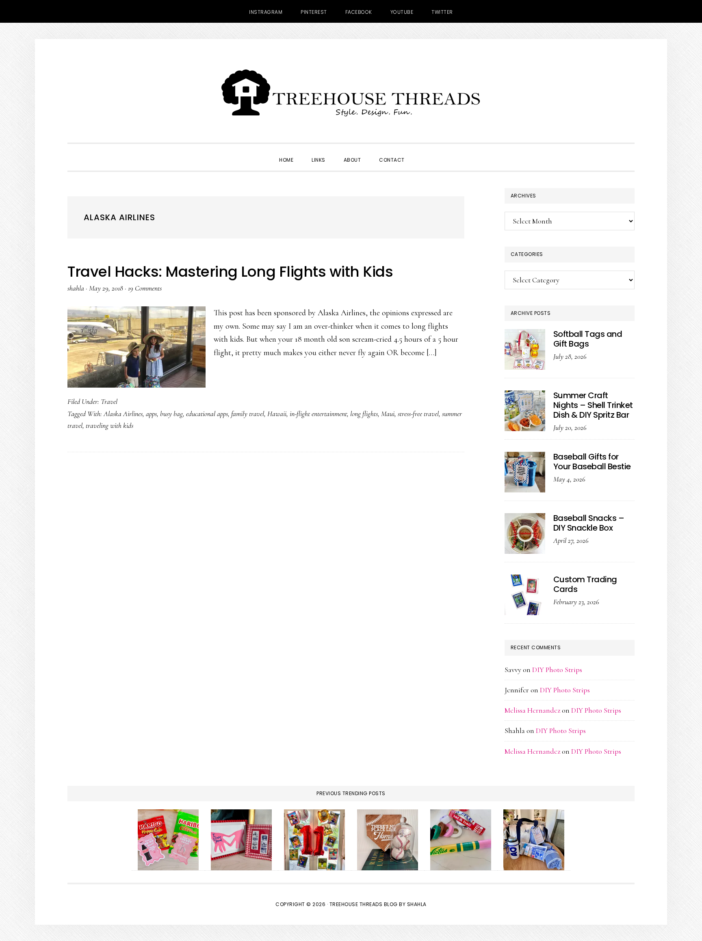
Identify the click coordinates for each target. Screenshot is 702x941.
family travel (247, 413)
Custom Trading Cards (585, 584)
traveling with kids (109, 425)
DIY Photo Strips (557, 669)
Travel (109, 401)
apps (151, 413)
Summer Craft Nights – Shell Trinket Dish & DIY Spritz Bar (593, 405)
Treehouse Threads (351, 92)
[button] (423, 153)
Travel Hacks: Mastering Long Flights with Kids (230, 271)
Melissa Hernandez (532, 710)
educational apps (207, 413)
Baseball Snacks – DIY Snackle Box (588, 522)
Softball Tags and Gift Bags (587, 338)
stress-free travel (418, 413)
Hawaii (276, 413)
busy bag (171, 413)
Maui (387, 413)
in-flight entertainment (318, 413)
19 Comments (145, 288)
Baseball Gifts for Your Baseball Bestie (592, 461)
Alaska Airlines (123, 413)
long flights (364, 413)
